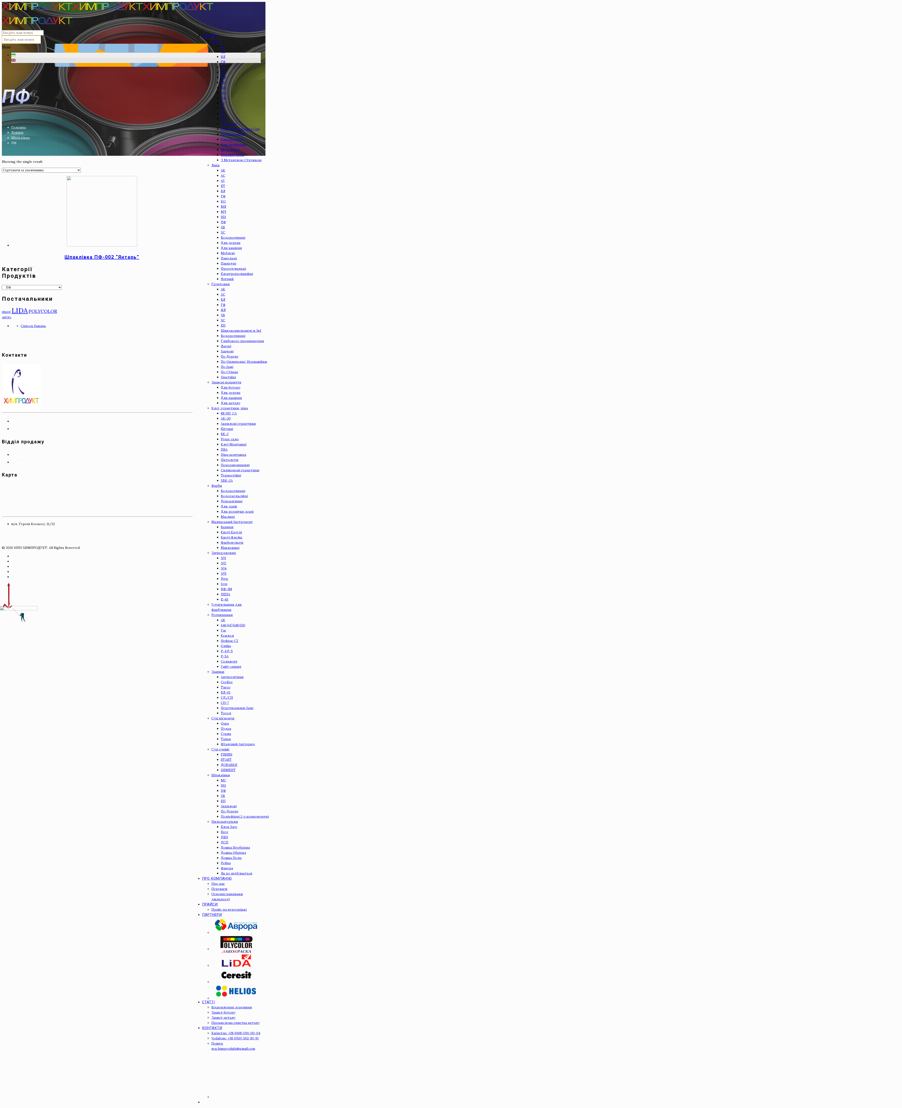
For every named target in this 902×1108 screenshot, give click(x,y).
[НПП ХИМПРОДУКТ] (107, 16)
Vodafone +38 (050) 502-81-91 (34, 455)
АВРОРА (6, 317)
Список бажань (33, 326)
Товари (17, 132)
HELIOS (6, 312)
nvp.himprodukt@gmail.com (33, 429)
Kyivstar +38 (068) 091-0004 (33, 462)
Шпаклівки (20, 138)
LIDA (20, 310)
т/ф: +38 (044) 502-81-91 (31, 421)
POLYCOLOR (43, 311)
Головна (18, 127)
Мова (6, 47)
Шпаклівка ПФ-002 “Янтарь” (102, 257)
